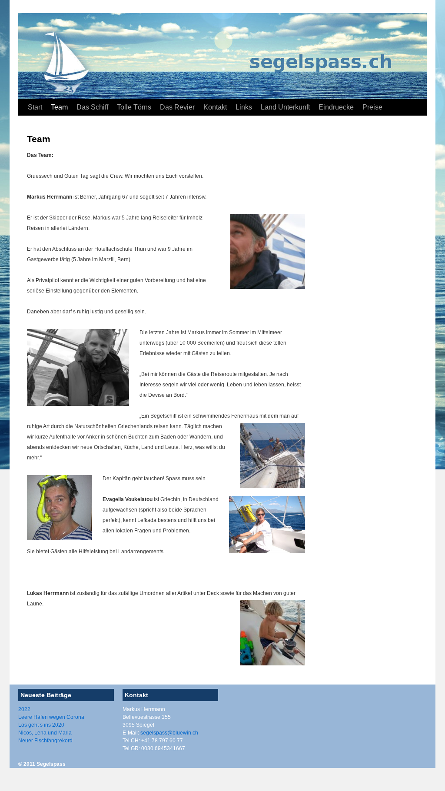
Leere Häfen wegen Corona (51, 717)
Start (35, 107)
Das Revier (177, 107)
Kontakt (215, 107)
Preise (372, 107)
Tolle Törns (134, 107)
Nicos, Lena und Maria (45, 733)
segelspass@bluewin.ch (169, 733)
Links (244, 107)
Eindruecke (336, 107)
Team (59, 107)
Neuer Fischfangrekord (45, 741)
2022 (24, 709)
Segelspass (51, 764)
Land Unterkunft (285, 107)
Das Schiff (92, 107)
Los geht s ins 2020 (41, 725)
